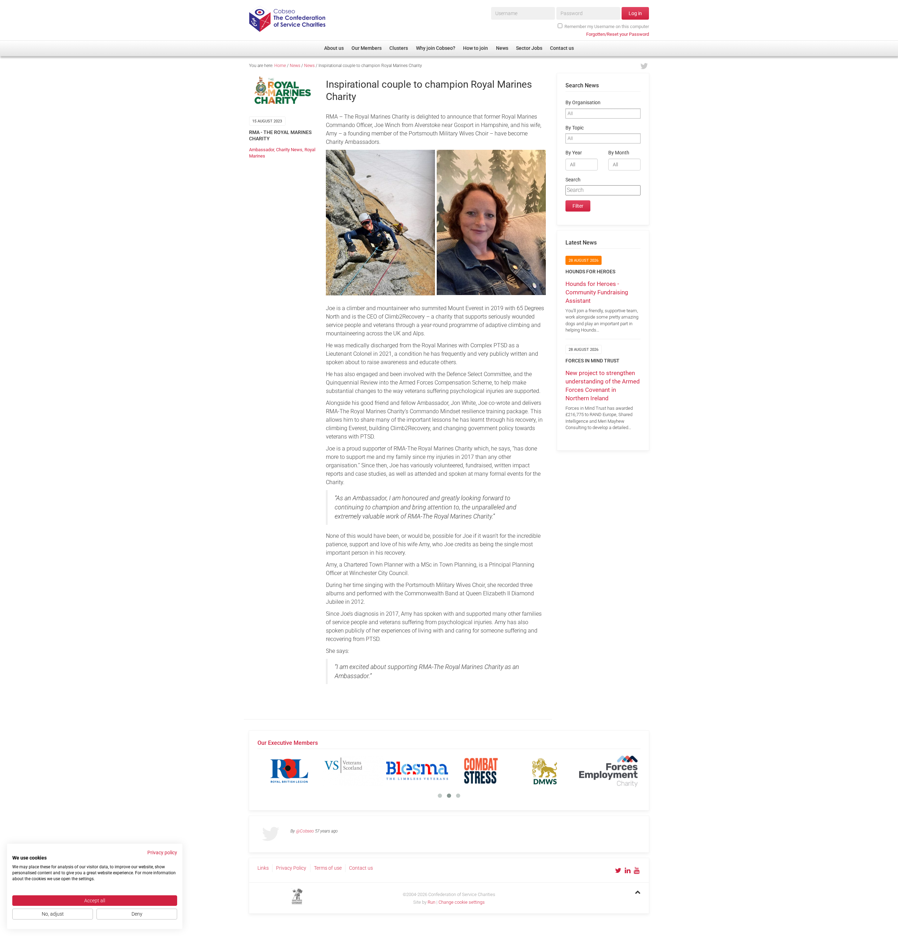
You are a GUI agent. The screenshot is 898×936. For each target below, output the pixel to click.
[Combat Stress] (481, 770)
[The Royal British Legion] (289, 770)
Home (280, 65)
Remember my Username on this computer (606, 26)
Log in (635, 13)
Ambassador (261, 149)
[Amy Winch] (491, 222)
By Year (573, 153)
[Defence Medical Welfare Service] (545, 770)
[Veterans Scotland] (353, 770)
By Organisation (583, 103)
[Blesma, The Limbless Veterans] (417, 770)
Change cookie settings (461, 902)
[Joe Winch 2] (380, 222)
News (295, 65)
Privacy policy (162, 852)
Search (573, 180)
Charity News (289, 149)
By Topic (574, 128)
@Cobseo (305, 831)
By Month (618, 153)
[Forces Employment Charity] (608, 770)
